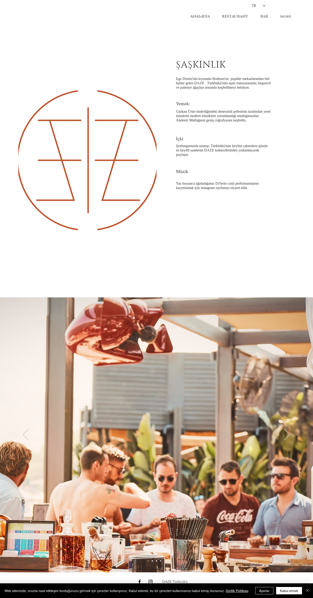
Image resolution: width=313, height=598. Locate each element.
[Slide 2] (156, 561)
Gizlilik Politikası (237, 590)
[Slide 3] (152, 561)
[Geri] (26, 435)
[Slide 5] (148, 561)
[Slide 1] (160, 561)
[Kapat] (307, 590)
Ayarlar (264, 590)
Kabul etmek (289, 590)
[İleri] (287, 435)
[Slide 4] (164, 561)
